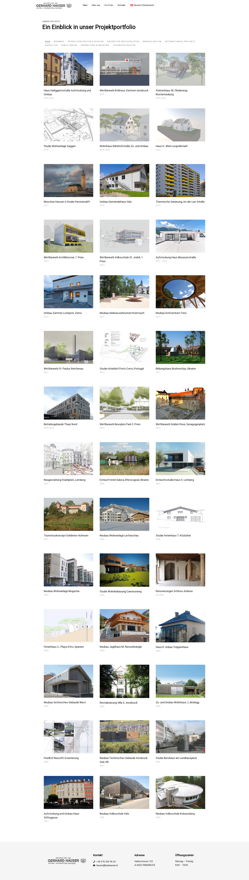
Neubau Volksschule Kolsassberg (175, 814)
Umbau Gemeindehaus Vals (116, 202)
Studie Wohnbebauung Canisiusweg (121, 591)
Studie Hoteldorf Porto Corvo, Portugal (122, 369)
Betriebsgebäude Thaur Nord (60, 424)
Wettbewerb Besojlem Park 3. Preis (120, 424)
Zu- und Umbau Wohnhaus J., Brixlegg (177, 702)
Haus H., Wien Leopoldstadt (171, 146)
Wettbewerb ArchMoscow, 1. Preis (64, 257)
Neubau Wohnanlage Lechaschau (119, 536)
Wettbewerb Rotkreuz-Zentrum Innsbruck (124, 91)
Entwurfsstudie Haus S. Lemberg (175, 480)
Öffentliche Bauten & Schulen (86, 41)
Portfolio (108, 5)
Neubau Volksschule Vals (114, 814)
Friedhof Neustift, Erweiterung (61, 758)
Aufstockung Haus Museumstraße (176, 257)
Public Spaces (69, 45)
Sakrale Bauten (152, 41)
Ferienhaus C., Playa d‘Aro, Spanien (64, 647)
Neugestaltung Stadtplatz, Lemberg (64, 480)
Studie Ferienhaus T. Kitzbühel (173, 536)
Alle (47, 41)
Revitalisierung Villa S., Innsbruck (118, 703)
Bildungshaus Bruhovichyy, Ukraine (176, 369)
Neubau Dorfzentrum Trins (171, 313)
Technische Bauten (124, 45)
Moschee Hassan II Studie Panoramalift (67, 202)
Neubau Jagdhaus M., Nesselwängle (121, 647)
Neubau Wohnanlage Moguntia (61, 591)
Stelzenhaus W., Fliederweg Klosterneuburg (171, 92)
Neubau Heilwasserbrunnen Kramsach (122, 313)
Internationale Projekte (180, 41)
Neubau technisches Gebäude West (65, 702)
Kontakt (121, 5)
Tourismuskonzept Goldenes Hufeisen (66, 536)
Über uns (96, 5)
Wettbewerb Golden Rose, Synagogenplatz (180, 424)
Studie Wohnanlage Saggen (60, 146)
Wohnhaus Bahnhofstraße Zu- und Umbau (124, 146)
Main (85, 5)
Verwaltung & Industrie (95, 45)
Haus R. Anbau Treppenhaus (172, 647)
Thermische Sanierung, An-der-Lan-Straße (180, 202)
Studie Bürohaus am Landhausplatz (176, 758)
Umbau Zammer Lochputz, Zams (63, 313)
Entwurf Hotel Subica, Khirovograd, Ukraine (124, 480)
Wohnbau (59, 41)
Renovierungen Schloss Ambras (174, 591)
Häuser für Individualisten (123, 41)
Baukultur (51, 45)
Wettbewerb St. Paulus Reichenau (63, 369)
